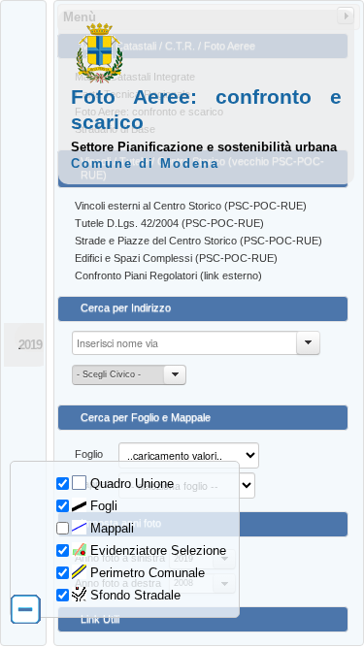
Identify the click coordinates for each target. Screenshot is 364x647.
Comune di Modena (145, 163)
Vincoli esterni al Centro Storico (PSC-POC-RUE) (191, 205)
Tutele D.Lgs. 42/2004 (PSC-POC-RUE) (169, 223)
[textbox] (196, 343)
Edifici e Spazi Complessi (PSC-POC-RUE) (176, 258)
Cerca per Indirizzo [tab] (126, 307)
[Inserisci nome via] (308, 343)
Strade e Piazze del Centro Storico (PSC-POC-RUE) (198, 240)
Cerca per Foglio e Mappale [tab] (146, 417)
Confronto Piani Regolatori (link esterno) (168, 275)
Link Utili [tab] (100, 619)
